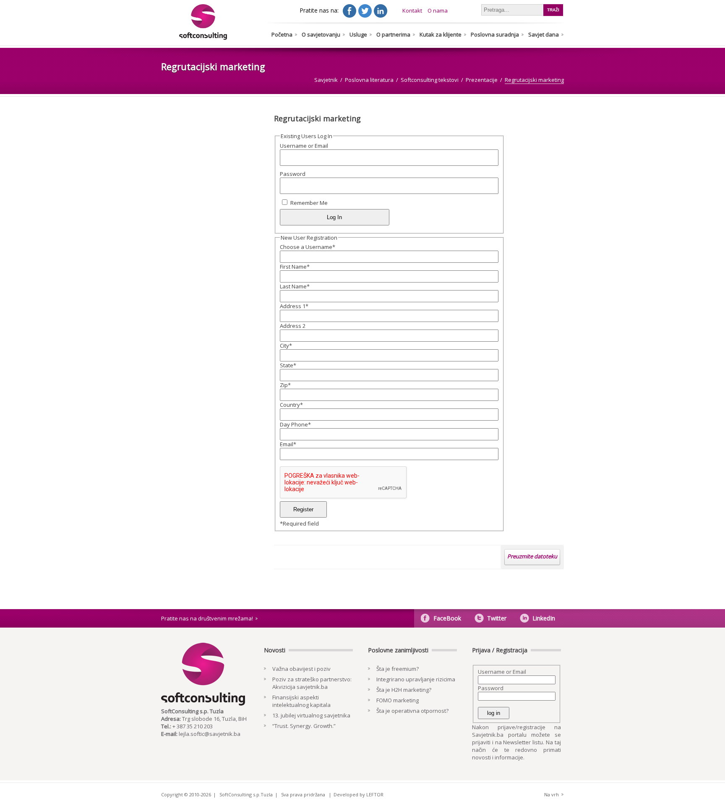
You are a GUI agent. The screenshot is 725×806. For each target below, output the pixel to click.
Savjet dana (543, 34)
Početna (281, 34)
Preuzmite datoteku (532, 556)
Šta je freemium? (397, 669)
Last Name (295, 286)
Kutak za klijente (441, 34)
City (286, 345)
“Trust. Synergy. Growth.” (304, 726)
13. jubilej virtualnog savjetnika (311, 715)
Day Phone (295, 424)
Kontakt (412, 10)
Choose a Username (307, 247)
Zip (285, 385)
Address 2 (292, 326)
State (288, 365)
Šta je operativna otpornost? (412, 710)
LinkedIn (543, 618)
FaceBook (447, 618)
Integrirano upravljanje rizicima (415, 679)
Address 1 (294, 306)
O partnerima (393, 34)
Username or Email (304, 145)
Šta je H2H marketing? (403, 689)
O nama (438, 10)
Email (288, 444)
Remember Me (309, 203)
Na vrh (551, 794)
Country (291, 404)
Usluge (358, 34)
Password (292, 174)
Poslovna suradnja (495, 34)
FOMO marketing (397, 700)
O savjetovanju (321, 34)
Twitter (496, 618)
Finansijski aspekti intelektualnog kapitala (301, 701)
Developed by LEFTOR (358, 794)
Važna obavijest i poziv (301, 669)
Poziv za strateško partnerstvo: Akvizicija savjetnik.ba (312, 683)
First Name (295, 266)
